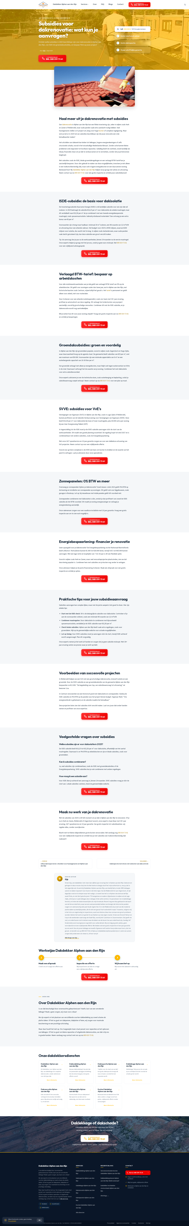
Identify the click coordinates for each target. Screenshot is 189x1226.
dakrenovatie (67, 124)
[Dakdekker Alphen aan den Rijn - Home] (43, 4)
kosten (101, 131)
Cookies (134, 1223)
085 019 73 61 (80, 173)
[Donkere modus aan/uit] (185, 4)
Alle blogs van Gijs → (72, 938)
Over (95, 4)
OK (39, 1220)
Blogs (110, 4)
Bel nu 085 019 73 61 (136, 1173)
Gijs (44, 51)
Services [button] (84, 4)
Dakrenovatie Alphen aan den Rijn (56, 18)
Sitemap (148, 1223)
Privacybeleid (110, 1223)
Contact (120, 4)
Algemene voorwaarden (122, 1223)
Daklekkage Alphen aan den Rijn (86, 1186)
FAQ (102, 4)
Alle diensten (80, 1213)
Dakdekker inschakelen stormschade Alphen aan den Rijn (110, 1188)
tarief (109, 290)
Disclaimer (141, 1223)
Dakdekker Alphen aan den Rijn (65, 4)
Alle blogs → (105, 1196)
